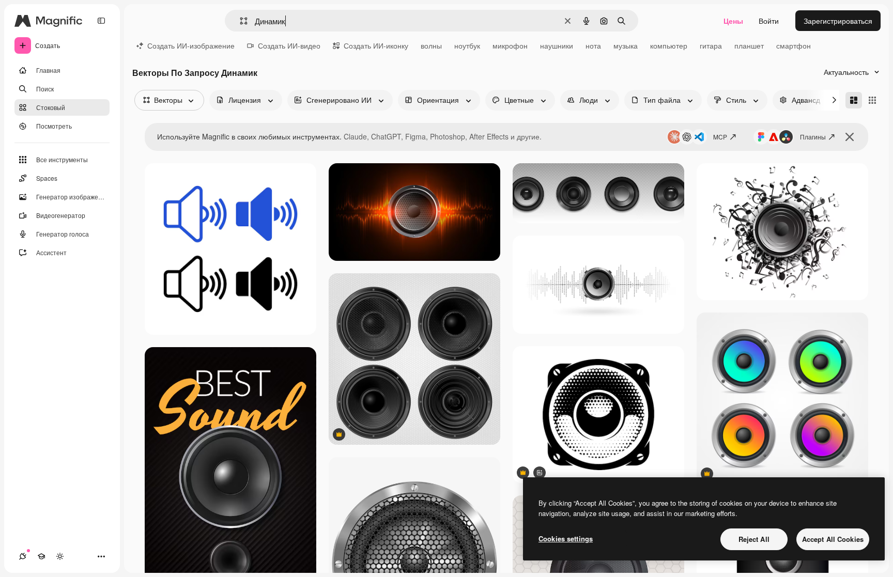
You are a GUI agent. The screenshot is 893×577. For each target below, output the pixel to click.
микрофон (510, 45)
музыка (625, 45)
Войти (769, 20)
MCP (720, 136)
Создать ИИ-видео (289, 45)
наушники (556, 45)
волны (431, 45)
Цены (733, 20)
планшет (749, 45)
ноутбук (467, 45)
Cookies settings (565, 538)
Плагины (813, 136)
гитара (711, 45)
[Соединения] (22, 556)
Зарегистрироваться (838, 20)
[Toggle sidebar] (101, 20)
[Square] (872, 100)
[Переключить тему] (60, 556)
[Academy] (41, 556)
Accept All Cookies (833, 539)
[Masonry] (853, 100)
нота (593, 45)
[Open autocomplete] (239, 21)
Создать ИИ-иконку (376, 45)
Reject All (753, 539)
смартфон (793, 45)
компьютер (668, 45)
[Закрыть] (849, 137)
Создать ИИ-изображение (191, 45)
